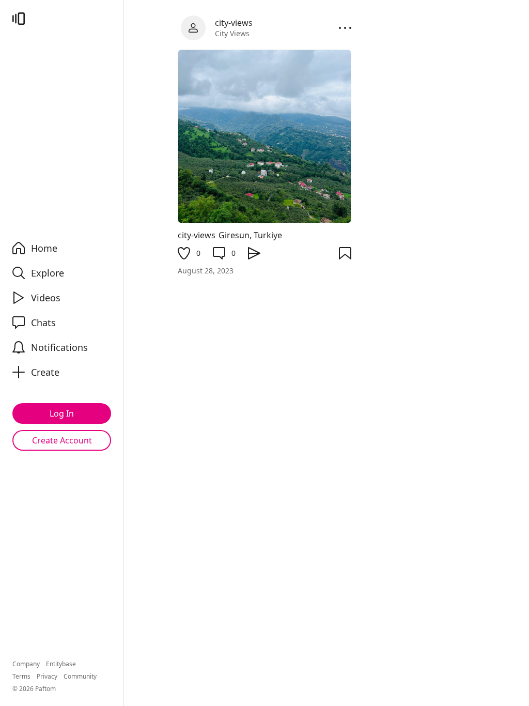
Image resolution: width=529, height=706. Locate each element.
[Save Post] (345, 253)
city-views (196, 235)
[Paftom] (18, 18)
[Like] (184, 253)
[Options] (345, 28)
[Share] (254, 253)
